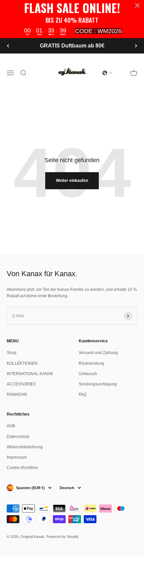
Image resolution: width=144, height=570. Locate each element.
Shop (11, 352)
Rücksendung (91, 363)
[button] (107, 73)
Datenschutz (18, 436)
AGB (11, 426)
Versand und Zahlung (98, 352)
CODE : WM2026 (98, 31)
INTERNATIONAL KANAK (30, 373)
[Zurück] (8, 45)
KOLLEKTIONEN (22, 363)
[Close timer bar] (137, 5)
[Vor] (136, 45)
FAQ (82, 394)
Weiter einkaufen (72, 180)
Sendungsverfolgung (98, 384)
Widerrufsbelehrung (25, 447)
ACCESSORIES (21, 384)
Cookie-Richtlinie (22, 467)
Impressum (17, 457)
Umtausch (88, 373)
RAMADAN (17, 394)
